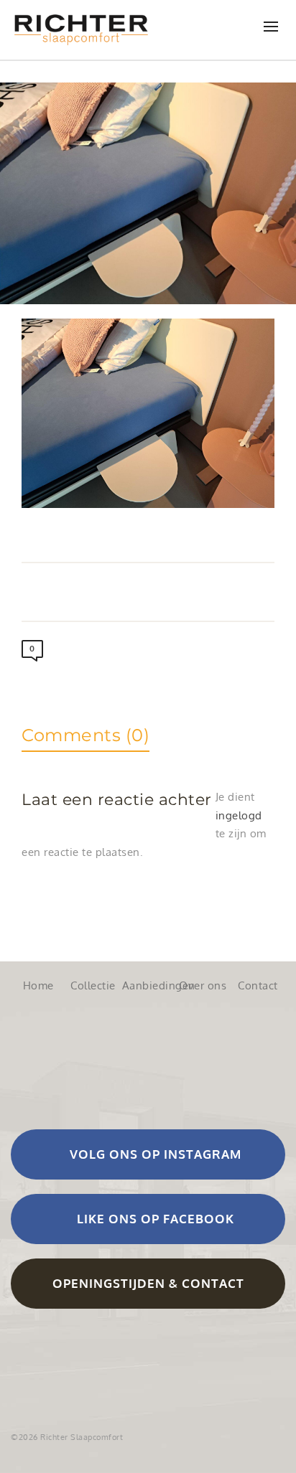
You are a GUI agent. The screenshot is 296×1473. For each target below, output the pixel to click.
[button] (148, 1154)
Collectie (93, 985)
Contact (258, 985)
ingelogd (239, 815)
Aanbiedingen (148, 985)
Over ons (202, 985)
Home (38, 985)
